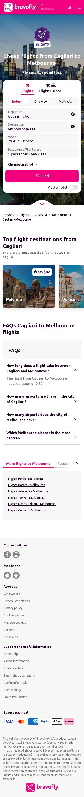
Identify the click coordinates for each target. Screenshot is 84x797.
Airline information (16, 661)
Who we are (12, 594)
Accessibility (12, 690)
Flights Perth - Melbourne (26, 479)
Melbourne (60, 215)
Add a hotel (57, 187)
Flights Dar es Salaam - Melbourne (32, 504)
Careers (9, 629)
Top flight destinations (19, 675)
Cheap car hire (14, 668)
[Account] (69, 7)
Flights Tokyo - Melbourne (26, 497)
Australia (40, 215)
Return (17, 101)
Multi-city (65, 101)
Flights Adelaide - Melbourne (28, 491)
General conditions (17, 601)
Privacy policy (13, 608)
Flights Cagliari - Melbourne (27, 510)
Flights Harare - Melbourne (26, 485)
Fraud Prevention (15, 697)
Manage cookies (15, 622)
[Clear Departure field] (73, 114)
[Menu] (79, 7)
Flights (24, 215)
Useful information (16, 682)
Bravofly (8, 215)
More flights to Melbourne (28, 463)
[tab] (27, 88)
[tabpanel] (42, 495)
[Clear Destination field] (73, 127)
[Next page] (76, 463)
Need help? (11, 654)
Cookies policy (14, 615)
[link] (29, 286)
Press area (11, 637)
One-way (40, 101)
